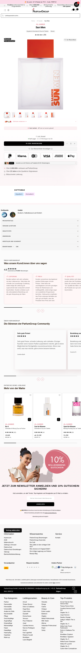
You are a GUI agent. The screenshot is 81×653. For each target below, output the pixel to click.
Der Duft (32, 542)
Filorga (43, 604)
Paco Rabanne (27, 621)
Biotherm (44, 614)
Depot (43, 628)
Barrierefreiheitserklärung (12, 554)
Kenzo (25, 630)
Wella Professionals (47, 618)
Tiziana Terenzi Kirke (67, 606)
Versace (25, 618)
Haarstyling (7, 632)
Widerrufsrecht (8, 542)
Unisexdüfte (8, 609)
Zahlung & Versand (10, 545)
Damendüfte (8, 604)
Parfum (6, 602)
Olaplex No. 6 (64, 646)
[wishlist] (72, 10)
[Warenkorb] (76, 10)
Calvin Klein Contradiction (68, 648)
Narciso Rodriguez (29, 628)
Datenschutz (8, 547)
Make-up (7, 637)
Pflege (6, 616)
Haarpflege (7, 630)
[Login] (8, 10)
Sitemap (6, 552)
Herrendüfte (8, 606)
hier (54, 583)
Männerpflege (8, 625)
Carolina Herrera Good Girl (67, 609)
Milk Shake (45, 621)
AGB (5, 540)
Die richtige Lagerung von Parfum (40, 551)
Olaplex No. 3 (64, 612)
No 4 (6, 426)
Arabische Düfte (9, 611)
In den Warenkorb (34, 143)
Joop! (24, 623)
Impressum (7, 537)
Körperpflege (8, 623)
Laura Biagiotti (27, 640)
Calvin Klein (26, 611)
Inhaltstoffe (7, 231)
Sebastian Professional (48, 625)
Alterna (43, 623)
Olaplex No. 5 (64, 639)
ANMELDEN (40, 504)
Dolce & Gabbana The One (67, 631)
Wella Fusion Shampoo (67, 641)
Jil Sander (39, 21)
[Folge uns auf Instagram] (75, 591)
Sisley (43, 630)
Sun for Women (39, 426)
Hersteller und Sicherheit (12, 241)
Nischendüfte (8, 614)
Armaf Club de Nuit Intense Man (66, 602)
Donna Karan (27, 616)
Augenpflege (8, 621)
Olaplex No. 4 (64, 624)
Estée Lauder (45, 611)
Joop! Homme (64, 615)
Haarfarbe (7, 635)
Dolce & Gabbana (28, 606)
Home (33, 21)
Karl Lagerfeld (27, 632)
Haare (6, 628)
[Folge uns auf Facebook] (73, 588)
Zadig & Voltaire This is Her (67, 620)
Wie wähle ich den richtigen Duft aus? (40, 545)
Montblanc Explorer (66, 634)
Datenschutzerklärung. (51, 513)
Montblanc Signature (66, 637)
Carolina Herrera (28, 625)
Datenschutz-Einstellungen (12, 549)
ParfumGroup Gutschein (37, 540)
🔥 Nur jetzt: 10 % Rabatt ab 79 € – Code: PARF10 (40, 2)
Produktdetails (8, 220)
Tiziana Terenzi (27, 604)
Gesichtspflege (9, 618)
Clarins (43, 606)
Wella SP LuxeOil (66, 644)
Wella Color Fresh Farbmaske (66, 627)
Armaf (25, 602)
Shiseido (44, 602)
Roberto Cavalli (28, 635)
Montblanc (26, 637)
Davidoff (25, 614)
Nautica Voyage (65, 617)
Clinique (44, 609)
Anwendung (7, 236)
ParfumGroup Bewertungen (38, 537)
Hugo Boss (26, 609)
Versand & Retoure (9, 226)
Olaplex (43, 616)
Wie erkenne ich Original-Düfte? (40, 549)
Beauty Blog (33, 553)
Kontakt (57, 537)
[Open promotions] (76, 4)
